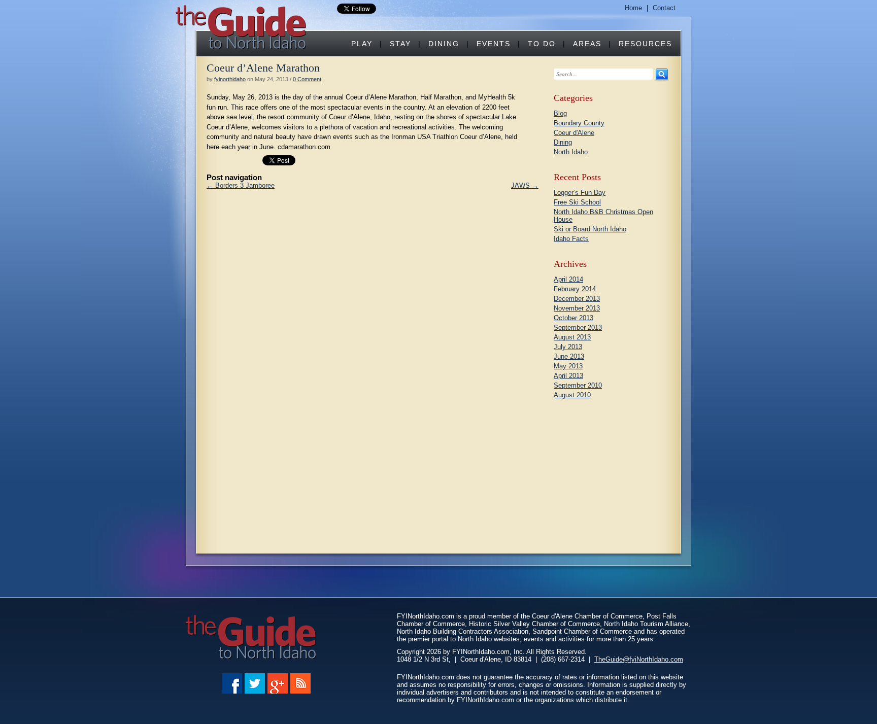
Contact (664, 8)
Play (362, 44)
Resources (645, 44)
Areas (587, 44)
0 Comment (307, 79)
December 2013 (577, 298)
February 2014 (575, 289)
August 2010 (572, 395)
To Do (542, 44)
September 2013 (578, 327)
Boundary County (579, 123)
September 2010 (578, 385)
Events (494, 44)
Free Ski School (577, 202)
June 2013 (569, 356)
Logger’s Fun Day (579, 192)
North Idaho (571, 152)
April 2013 (568, 376)
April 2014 (568, 279)
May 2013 (568, 366)
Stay (400, 44)
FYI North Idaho (243, 27)
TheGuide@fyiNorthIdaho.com (638, 659)
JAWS (524, 185)
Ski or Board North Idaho (590, 229)
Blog (560, 113)
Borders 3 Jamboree (241, 185)
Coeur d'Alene (574, 132)
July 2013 (568, 347)
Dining (443, 44)
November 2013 (577, 308)
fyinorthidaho (230, 79)
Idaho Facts (571, 239)
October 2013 (573, 318)
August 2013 (572, 337)
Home (633, 8)
